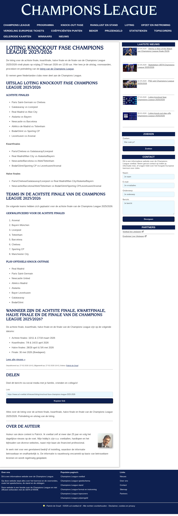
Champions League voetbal (73, 476)
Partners (123, 493)
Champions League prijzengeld (74, 498)
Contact (123, 485)
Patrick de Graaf (72, 366)
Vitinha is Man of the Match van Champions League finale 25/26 (155, 49)
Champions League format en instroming (79, 489)
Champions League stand (72, 485)
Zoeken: (126, 138)
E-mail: (126, 182)
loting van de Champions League (57, 69)
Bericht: (126, 199)
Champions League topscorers (74, 493)
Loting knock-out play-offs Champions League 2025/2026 (154, 114)
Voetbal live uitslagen (132, 231)
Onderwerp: (128, 190)
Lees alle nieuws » (15, 359)
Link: (8, 389)
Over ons (124, 481)
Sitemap (123, 489)
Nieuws (123, 476)
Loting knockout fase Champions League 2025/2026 (152, 98)
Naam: (125, 173)
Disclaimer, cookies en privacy (122, 506)
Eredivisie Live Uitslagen (133, 236)
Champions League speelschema (75, 481)
